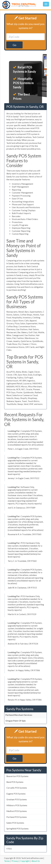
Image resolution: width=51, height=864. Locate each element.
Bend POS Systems (14, 782)
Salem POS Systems (15, 823)
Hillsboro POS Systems (16, 805)
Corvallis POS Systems (16, 788)
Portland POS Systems (16, 817)
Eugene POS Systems (16, 793)
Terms (7, 861)
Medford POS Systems (16, 811)
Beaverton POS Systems (17, 776)
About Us (35, 861)
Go (14, 45)
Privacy (14, 861)
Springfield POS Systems (17, 828)
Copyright (25, 861)
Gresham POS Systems (16, 799)
